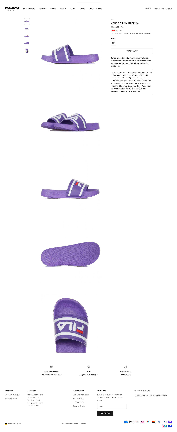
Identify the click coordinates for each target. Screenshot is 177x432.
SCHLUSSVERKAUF (96, 8)
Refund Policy (78, 398)
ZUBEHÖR (63, 8)
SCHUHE (52, 8)
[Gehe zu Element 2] (27, 28)
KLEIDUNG (43, 8)
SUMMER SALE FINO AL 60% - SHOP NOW (88, 2)
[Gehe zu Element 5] (27, 50)
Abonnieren (105, 413)
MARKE (83, 8)
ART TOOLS (73, 8)
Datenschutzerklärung (81, 395)
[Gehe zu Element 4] (27, 43)
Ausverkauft (132, 51)
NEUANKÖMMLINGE (29, 8)
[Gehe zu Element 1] (27, 21)
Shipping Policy (79, 402)
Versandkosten (124, 33)
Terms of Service (79, 406)
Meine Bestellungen (12, 395)
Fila (112, 19)
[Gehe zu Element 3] (27, 36)
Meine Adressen (11, 398)
